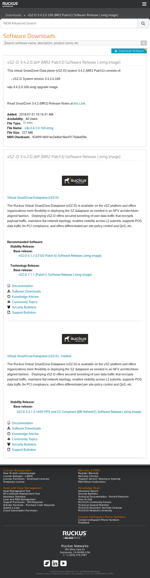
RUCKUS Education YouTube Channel (100, 507)
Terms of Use (42, 574)
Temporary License (14, 481)
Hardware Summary (14, 496)
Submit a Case (11, 507)
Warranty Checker (88, 476)
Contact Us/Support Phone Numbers (98, 520)
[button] (143, 23)
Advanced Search (88, 491)
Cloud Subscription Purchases (20, 510)
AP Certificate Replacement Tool (21, 493)
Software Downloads (26, 291)
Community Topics (25, 302)
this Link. (80, 103)
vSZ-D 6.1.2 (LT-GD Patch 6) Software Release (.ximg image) (60, 255)
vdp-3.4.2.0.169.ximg (38, 128)
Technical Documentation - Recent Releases (103, 496)
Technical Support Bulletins (93, 505)
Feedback (83, 522)
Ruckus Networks (74, 546)
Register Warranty (88, 473)
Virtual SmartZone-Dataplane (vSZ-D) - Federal (39, 356)
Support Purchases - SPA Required (23, 502)
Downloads (13, 15)
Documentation (22, 286)
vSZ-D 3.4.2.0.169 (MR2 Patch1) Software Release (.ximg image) (73, 15)
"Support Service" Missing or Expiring (99, 479)
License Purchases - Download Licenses (26, 479)
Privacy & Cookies (61, 574)
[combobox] (69, 23)
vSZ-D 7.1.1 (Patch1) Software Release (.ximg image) (55, 274)
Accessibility (78, 574)
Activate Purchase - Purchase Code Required (29, 505)
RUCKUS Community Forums (94, 502)
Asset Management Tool (16, 491)
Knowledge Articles (25, 296)
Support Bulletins (24, 312)
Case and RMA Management (19, 499)
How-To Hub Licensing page (19, 473)
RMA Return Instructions (91, 481)
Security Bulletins (24, 307)
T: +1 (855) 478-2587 (75, 555)
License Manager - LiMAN (18, 476)
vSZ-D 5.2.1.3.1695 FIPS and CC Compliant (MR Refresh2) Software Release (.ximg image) (79, 412)
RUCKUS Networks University (95, 510)
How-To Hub (85, 499)
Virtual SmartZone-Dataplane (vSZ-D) (33, 197)
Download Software (131, 51)
